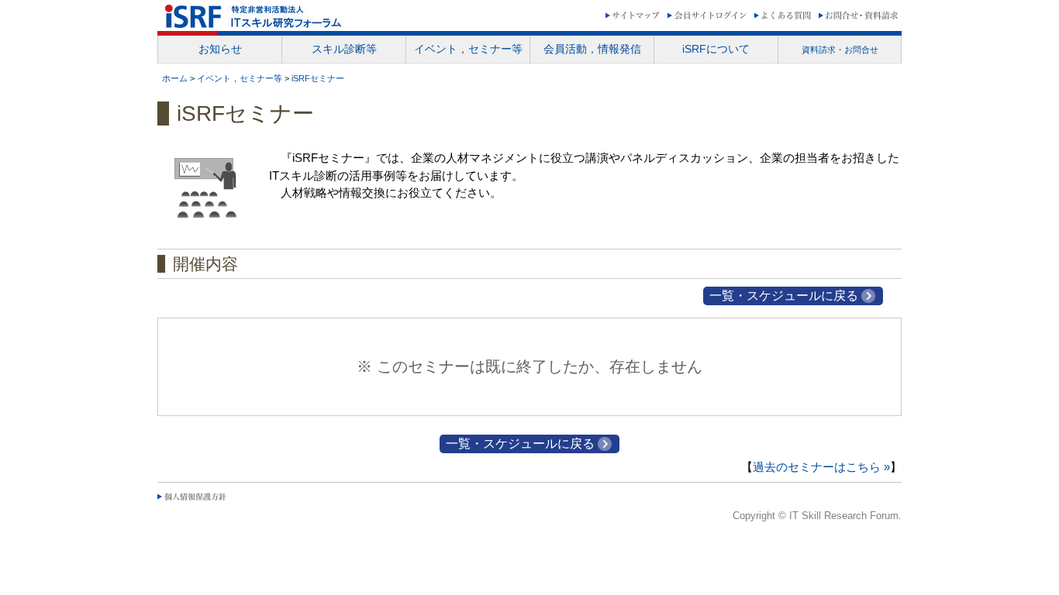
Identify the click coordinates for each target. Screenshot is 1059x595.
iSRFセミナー (317, 78)
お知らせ (220, 49)
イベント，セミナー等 (239, 78)
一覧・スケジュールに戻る (783, 295)
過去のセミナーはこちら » (821, 466)
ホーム (175, 78)
